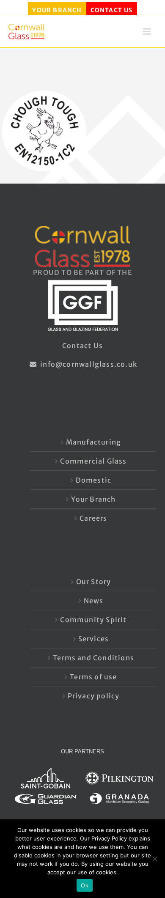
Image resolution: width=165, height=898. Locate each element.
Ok (84, 885)
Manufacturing (93, 442)
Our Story (93, 581)
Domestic (94, 480)
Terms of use (93, 677)
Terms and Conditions (93, 658)
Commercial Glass (93, 461)
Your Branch (93, 499)
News (94, 600)
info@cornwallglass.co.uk (87, 364)
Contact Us (82, 345)
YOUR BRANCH (57, 10)
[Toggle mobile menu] (147, 34)
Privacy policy (94, 696)
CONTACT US (112, 10)
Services (93, 638)
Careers (93, 518)
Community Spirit (93, 619)
